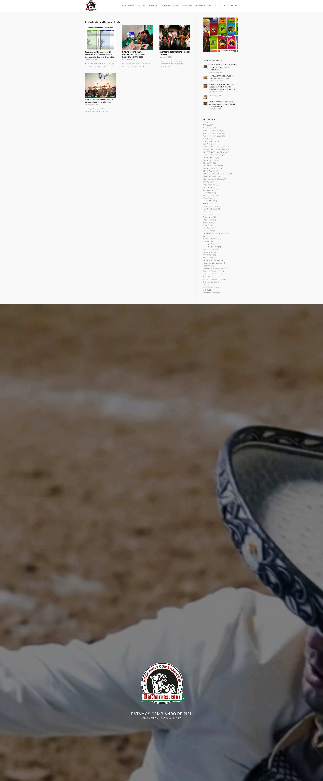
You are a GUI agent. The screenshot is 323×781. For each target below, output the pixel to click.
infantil (206, 225)
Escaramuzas (208, 195)
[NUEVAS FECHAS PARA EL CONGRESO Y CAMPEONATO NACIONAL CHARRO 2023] (137, 37)
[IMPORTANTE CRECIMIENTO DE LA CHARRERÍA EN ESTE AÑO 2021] (100, 85)
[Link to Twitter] (236, 5)
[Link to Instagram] (228, 5)
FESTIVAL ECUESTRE (211, 209)
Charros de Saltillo (211, 168)
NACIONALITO (209, 249)
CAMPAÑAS (207, 144)
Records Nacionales (211, 260)
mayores (206, 241)
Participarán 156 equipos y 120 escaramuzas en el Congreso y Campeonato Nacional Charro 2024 (100, 54)
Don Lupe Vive (209, 190)
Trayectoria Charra (211, 282)
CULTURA (207, 187)
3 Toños (206, 125)
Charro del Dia (209, 160)
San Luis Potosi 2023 (212, 271)
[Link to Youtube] (232, 5)
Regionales (208, 266)
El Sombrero (208, 193)
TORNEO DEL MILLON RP (213, 279)
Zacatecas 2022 (210, 293)
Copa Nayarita (209, 185)
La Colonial (208, 231)
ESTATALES (208, 201)
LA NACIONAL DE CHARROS (214, 233)
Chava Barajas (209, 171)
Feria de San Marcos (212, 206)
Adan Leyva (208, 128)
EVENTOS (207, 203)
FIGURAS (206, 212)
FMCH (205, 214)
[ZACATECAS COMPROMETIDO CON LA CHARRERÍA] (174, 37)
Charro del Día (209, 158)
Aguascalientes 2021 (212, 130)
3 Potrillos (207, 122)
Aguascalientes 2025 (212, 136)
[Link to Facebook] (224, 5)
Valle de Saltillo (210, 287)
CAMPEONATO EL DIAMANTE (215, 149)
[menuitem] (127, 5)
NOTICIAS (207, 255)
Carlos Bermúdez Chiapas (214, 155)
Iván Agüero (208, 228)
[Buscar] (214, 5)
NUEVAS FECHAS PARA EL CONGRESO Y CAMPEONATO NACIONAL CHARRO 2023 (133, 54)
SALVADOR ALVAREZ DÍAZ (213, 268)
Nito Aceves (208, 252)
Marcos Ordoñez (210, 239)
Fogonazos (208, 217)
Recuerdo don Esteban (213, 263)
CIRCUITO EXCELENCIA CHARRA (216, 174)
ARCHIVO (207, 139)
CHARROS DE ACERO (212, 166)
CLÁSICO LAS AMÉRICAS (213, 179)
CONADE (207, 182)
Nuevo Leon (208, 258)
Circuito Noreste (210, 176)
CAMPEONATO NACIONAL (214, 152)
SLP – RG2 (207, 277)
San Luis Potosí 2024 (212, 274)
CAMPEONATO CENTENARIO (215, 147)
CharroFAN (207, 163)
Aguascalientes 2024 (212, 133)
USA (205, 285)
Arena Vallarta (209, 141)
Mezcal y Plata (209, 244)
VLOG (205, 290)
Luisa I (205, 236)
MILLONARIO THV (210, 247)
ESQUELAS (207, 198)
